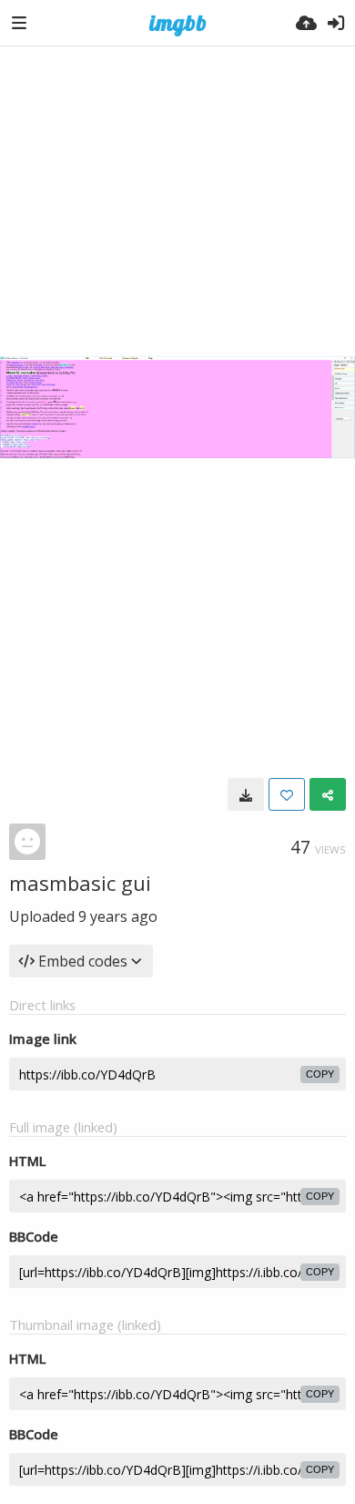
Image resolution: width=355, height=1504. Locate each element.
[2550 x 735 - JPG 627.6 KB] (246, 794)
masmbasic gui (80, 882)
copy (320, 1074)
